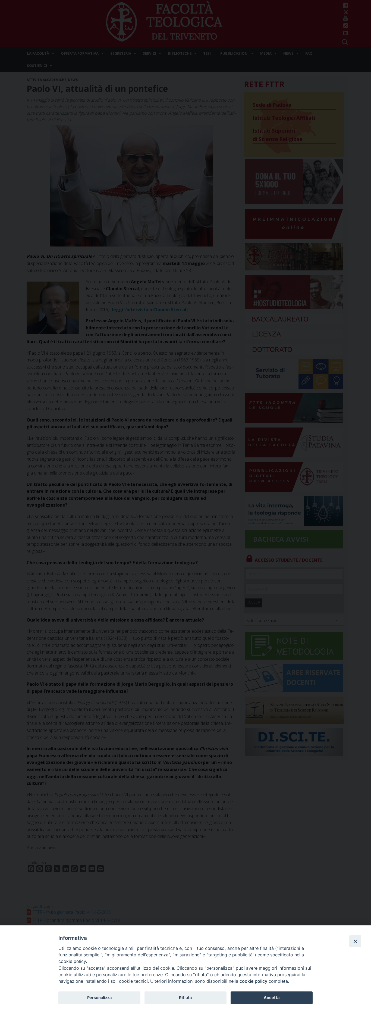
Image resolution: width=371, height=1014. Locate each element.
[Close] (355, 941)
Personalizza (99, 997)
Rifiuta (185, 997)
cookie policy (253, 981)
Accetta (271, 997)
